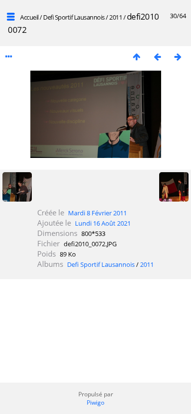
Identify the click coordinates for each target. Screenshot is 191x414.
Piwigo (95, 402)
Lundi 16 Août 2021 (103, 223)
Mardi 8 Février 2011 (97, 212)
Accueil (29, 17)
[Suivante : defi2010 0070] (177, 56)
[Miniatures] (136, 56)
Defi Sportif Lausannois (74, 17)
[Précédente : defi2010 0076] (157, 56)
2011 (115, 17)
